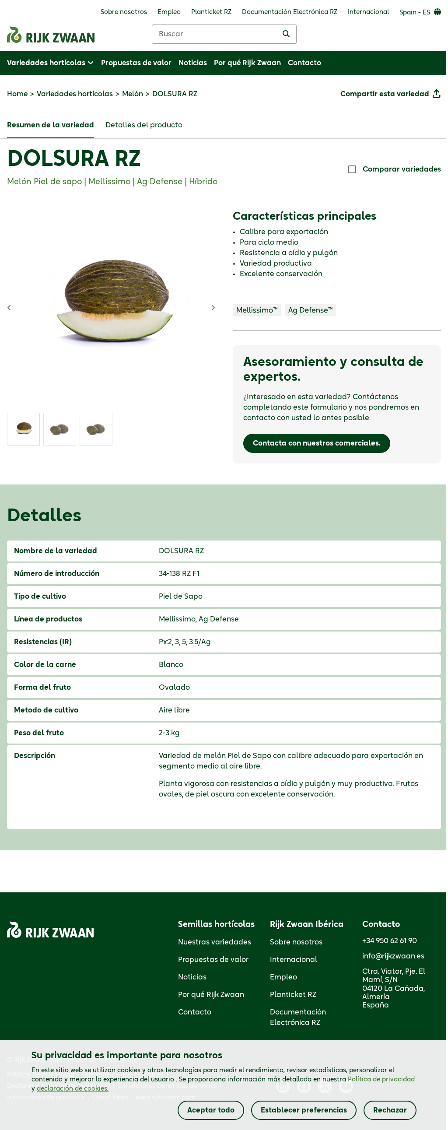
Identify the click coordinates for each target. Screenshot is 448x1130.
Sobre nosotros (296, 942)
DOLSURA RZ (74, 159)
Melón (132, 94)
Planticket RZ (293, 994)
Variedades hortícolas (75, 94)
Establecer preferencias (304, 1110)
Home (17, 94)
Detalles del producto (143, 125)
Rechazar (390, 1110)
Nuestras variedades (214, 942)
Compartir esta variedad (384, 94)
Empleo (283, 977)
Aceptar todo (210, 1110)
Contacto (194, 1012)
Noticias (192, 977)
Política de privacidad (381, 1080)
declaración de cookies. (72, 1089)
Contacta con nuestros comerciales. (317, 443)
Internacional (293, 959)
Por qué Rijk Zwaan (211, 994)
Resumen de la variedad (50, 125)
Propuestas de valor (213, 959)
